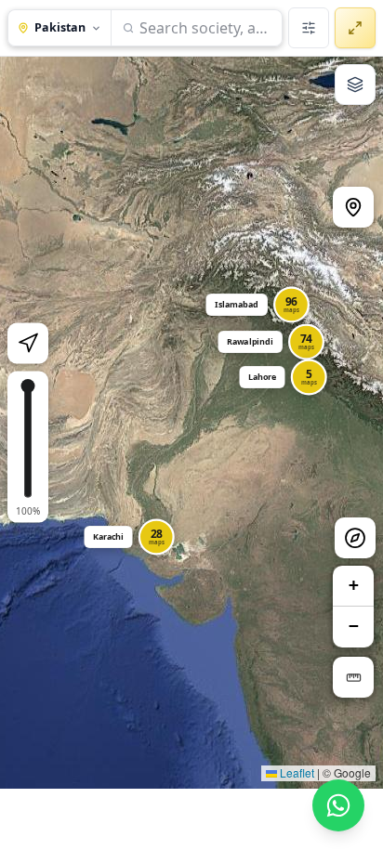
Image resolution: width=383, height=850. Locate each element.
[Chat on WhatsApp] (338, 805)
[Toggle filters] (308, 27)
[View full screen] (355, 27)
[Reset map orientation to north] (355, 537)
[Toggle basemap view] (355, 84)
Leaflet (295, 772)
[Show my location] (27, 343)
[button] (269, 370)
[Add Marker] (353, 207)
